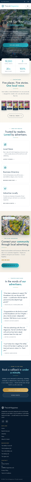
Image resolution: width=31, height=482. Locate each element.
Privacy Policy (4, 470)
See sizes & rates (8, 203)
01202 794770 (6, 1)
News (2, 436)
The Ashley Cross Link (6, 445)
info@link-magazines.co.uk (7, 467)
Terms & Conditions (6, 473)
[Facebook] (24, 1)
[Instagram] (28, 1)
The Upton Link (5, 456)
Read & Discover (5, 431)
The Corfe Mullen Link (6, 451)
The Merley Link (5, 454)
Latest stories (8, 159)
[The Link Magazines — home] (15, 6)
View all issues (14, 115)
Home (2, 428)
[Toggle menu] (28, 6)
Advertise (3, 434)
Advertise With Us (15, 50)
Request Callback (15, 390)
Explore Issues (14, 45)
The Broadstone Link (6, 448)
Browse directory (9, 180)
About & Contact (5, 439)
